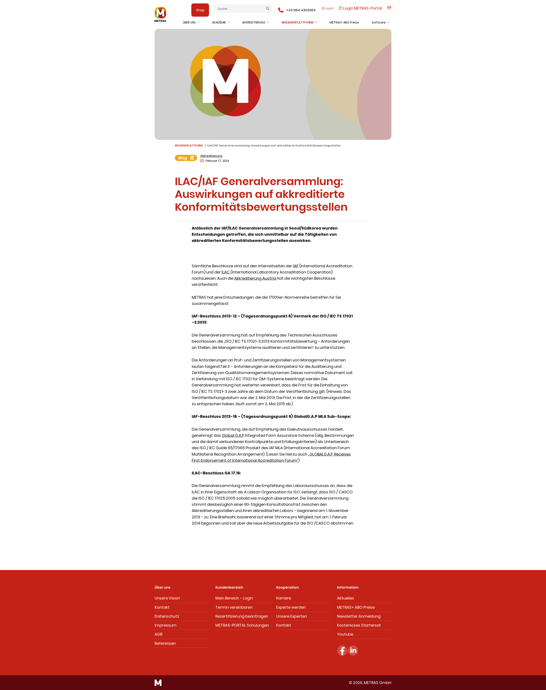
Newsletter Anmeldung (358, 616)
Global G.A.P (233, 435)
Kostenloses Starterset (359, 625)
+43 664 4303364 (301, 10)
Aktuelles (345, 598)
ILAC (226, 272)
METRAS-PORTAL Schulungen (242, 625)
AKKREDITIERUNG (253, 22)
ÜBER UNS (189, 22)
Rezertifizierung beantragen (241, 616)
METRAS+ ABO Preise (344, 22)
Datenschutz (167, 616)
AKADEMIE (219, 22)
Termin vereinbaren (234, 607)
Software (379, 22)
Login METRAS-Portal (362, 8)
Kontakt (162, 607)
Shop (200, 10)
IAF (295, 266)
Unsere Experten (291, 616)
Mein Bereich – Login (234, 598)
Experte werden (291, 607)
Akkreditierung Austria (255, 278)
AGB (158, 634)
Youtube (345, 634)
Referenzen (165, 643)
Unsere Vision (167, 598)
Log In (329, 8)
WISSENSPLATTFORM (297, 22)
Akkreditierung (211, 156)
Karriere (283, 598)
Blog (183, 158)
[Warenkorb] (389, 10)
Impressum (166, 625)
